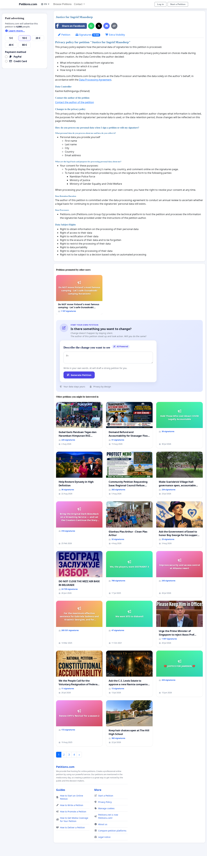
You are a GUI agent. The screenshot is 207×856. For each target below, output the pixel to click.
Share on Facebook (73, 26)
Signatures (88, 34)
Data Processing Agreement (95, 79)
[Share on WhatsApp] (91, 26)
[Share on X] (99, 26)
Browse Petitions (62, 4)
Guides (60, 790)
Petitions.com (28, 4)
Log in (160, 4)
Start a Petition (177, 4)
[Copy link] (114, 26)
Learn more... (16, 30)
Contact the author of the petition (74, 102)
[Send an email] (106, 26)
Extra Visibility (116, 34)
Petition (65, 34)
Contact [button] (78, 4)
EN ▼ (47, 4)
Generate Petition (81, 374)
